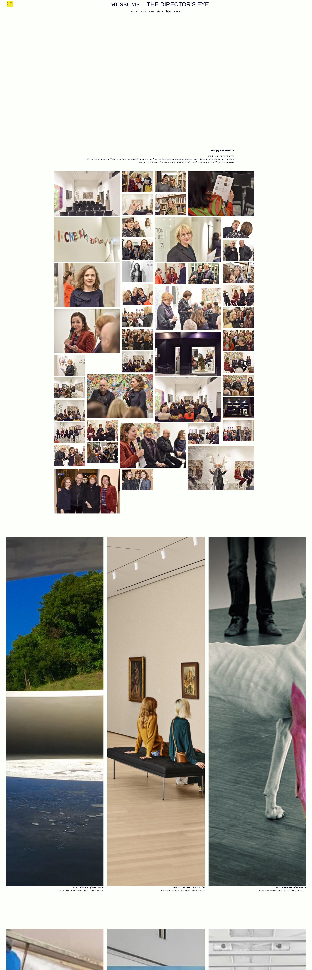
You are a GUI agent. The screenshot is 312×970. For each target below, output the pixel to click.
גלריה (151, 11)
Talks (168, 11)
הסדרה (177, 11)
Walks (160, 11)
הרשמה (133, 11)
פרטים (143, 11)
